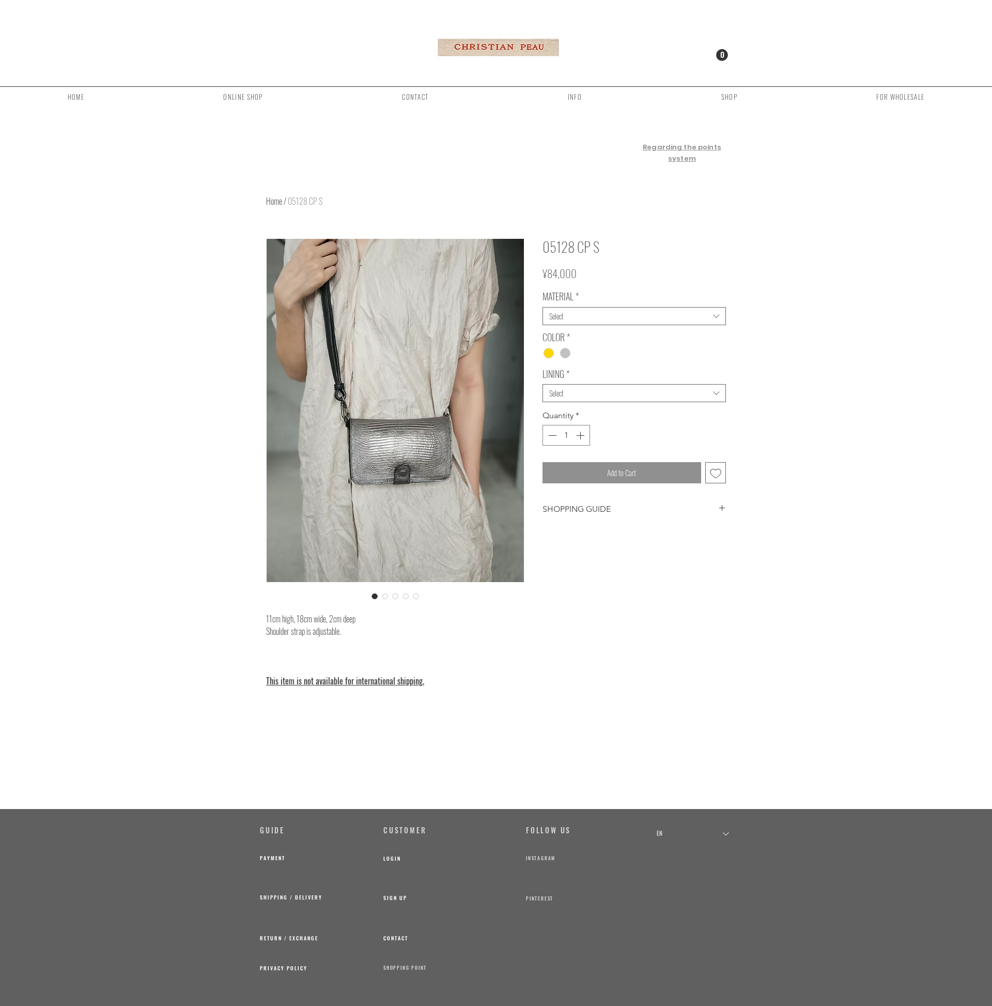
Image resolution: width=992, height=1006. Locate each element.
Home (274, 201)
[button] (722, 55)
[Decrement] (551, 435)
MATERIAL (560, 296)
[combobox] (634, 316)
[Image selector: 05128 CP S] (374, 596)
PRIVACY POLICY (283, 968)
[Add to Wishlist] (715, 472)
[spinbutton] (566, 435)
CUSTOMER (404, 830)
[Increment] (581, 435)
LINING (555, 373)
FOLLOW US (548, 830)
